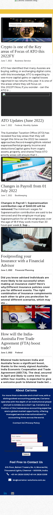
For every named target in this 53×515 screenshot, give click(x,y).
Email (13, 444)
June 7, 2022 (6, 61)
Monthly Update (30, 125)
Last (39, 440)
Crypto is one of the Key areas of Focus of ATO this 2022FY (22, 51)
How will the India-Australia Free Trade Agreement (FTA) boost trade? (20, 341)
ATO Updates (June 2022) (22, 120)
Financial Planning (24, 270)
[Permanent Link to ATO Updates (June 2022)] (27, 95)
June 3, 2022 (6, 270)
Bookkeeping (21, 195)
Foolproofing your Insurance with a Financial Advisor (22, 261)
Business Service (23, 61)
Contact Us (18, 423)
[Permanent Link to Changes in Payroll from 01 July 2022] (27, 180)
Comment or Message (14, 451)
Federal (18, 125)
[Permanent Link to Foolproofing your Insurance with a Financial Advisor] (27, 250)
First (39, 436)
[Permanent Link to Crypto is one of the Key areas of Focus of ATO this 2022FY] (27, 41)
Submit (26, 454)
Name (26, 433)
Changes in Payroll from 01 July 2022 (23, 188)
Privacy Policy (33, 423)
